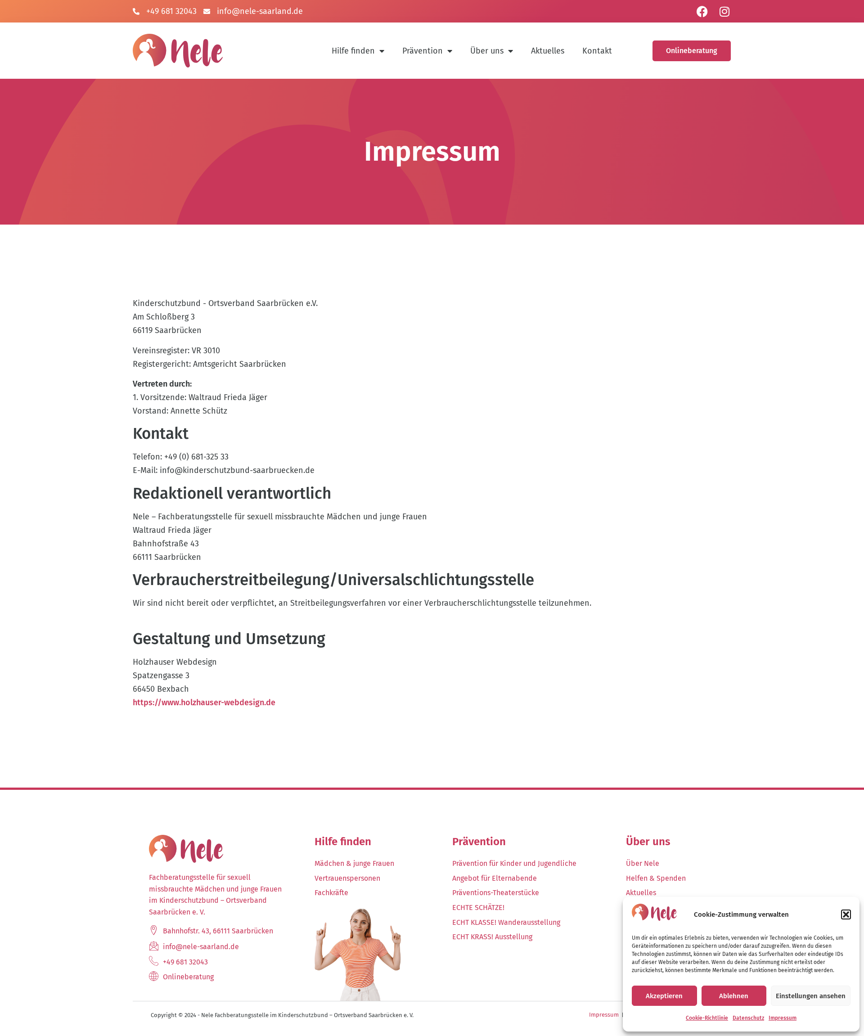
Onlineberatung (691, 50)
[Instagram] (724, 11)
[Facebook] (702, 11)
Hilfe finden (353, 51)
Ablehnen (733, 996)
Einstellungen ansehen (811, 996)
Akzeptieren (664, 996)
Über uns (487, 51)
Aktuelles (547, 51)
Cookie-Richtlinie (707, 1018)
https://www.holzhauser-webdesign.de (204, 702)
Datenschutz (748, 1018)
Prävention (422, 51)
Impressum (782, 1018)
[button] (846, 914)
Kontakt (597, 51)
